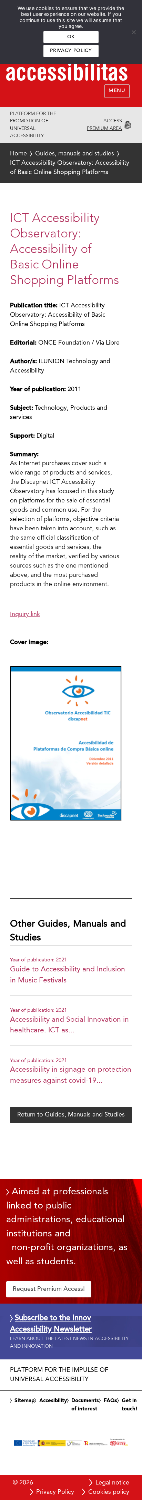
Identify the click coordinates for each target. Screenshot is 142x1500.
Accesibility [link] (53, 1400)
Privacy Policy (71, 50)
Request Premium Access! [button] (49, 1289)
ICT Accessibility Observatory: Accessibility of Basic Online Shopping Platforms (69, 163)
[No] (133, 32)
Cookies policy (108, 1492)
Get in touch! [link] (130, 1404)
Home (18, 154)
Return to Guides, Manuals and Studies (71, 1115)
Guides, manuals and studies (74, 154)
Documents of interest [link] (85, 1404)
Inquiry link (25, 614)
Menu (117, 90)
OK (71, 37)
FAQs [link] (110, 1400)
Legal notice (112, 1483)
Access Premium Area (104, 125)
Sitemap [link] (24, 1400)
